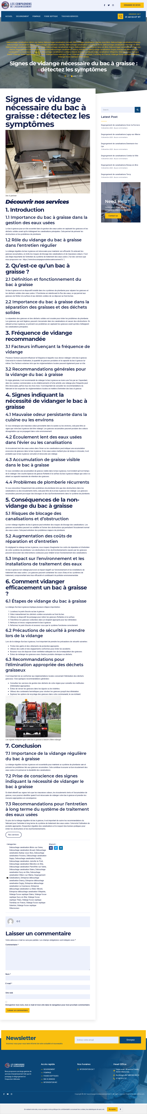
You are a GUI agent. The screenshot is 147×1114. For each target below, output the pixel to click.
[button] (51, 848)
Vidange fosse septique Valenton (125, 54)
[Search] (137, 110)
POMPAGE (37, 16)
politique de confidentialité (61, 1109)
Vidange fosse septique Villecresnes (73, 57)
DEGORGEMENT (22, 16)
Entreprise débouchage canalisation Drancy (59, 49)
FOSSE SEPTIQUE (51, 16)
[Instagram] (113, 5)
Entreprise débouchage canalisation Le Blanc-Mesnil (54, 52)
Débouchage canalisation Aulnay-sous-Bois (91, 42)
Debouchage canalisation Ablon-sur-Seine (25, 42)
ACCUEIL (8, 16)
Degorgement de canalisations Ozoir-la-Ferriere (120, 125)
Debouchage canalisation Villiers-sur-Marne (24, 873)
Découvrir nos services (37, 201)
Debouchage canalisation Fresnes (125, 42)
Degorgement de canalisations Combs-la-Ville (119, 155)
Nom (8, 974)
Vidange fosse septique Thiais (58, 54)
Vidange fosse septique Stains (21, 894)
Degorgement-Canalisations (28, 49)
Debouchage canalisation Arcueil (58, 42)
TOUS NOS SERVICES (69, 16)
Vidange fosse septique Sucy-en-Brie (29, 54)
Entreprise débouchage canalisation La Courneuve (26, 884)
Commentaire (12, 944)
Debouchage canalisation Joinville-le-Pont (84, 45)
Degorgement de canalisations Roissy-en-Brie (119, 165)
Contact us (113, 215)
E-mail (9, 983)
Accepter (112, 1109)
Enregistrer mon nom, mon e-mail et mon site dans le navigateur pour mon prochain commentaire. (48, 1005)
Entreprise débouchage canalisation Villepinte (98, 52)
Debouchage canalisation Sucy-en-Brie (91, 47)
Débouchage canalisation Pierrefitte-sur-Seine (25, 47)
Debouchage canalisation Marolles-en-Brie (121, 45)
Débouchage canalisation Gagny (21, 45)
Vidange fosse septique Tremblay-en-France (91, 54)
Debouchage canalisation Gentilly (50, 45)
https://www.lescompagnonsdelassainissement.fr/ (43, 259)
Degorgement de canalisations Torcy (116, 174)
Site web (9, 992)
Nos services (13, 834)
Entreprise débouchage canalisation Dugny (97, 49)
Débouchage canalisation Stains (60, 47)
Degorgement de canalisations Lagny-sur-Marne (120, 134)
